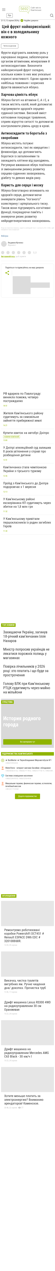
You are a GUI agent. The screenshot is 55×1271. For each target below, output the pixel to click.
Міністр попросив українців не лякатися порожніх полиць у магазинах (26, 653)
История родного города (22, 721)
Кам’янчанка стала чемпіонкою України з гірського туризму (25, 469)
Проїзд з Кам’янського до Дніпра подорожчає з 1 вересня (25, 485)
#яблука (4, 236)
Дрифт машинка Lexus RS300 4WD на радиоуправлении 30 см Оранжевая (27, 1005)
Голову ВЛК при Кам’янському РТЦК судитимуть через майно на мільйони (26, 687)
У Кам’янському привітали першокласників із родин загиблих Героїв (27, 522)
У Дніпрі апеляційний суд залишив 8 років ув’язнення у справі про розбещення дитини (27, 451)
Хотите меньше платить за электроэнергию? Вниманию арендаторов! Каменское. (23, 1099)
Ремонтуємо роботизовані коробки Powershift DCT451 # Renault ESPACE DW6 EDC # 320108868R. (24, 935)
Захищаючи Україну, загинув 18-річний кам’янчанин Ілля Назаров (25, 636)
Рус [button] (9, 15)
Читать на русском (9, 46)
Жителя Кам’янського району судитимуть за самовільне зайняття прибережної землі (23, 416)
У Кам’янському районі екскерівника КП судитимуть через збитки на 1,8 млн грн (27, 502)
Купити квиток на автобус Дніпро (26, 433)
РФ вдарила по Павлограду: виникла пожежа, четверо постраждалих (22, 397)
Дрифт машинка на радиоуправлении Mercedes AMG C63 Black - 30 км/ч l (26, 1052)
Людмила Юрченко (15, 242)
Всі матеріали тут (27, 742)
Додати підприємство (27, 796)
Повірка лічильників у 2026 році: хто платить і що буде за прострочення (25, 670)
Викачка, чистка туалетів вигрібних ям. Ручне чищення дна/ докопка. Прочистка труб (25, 984)
